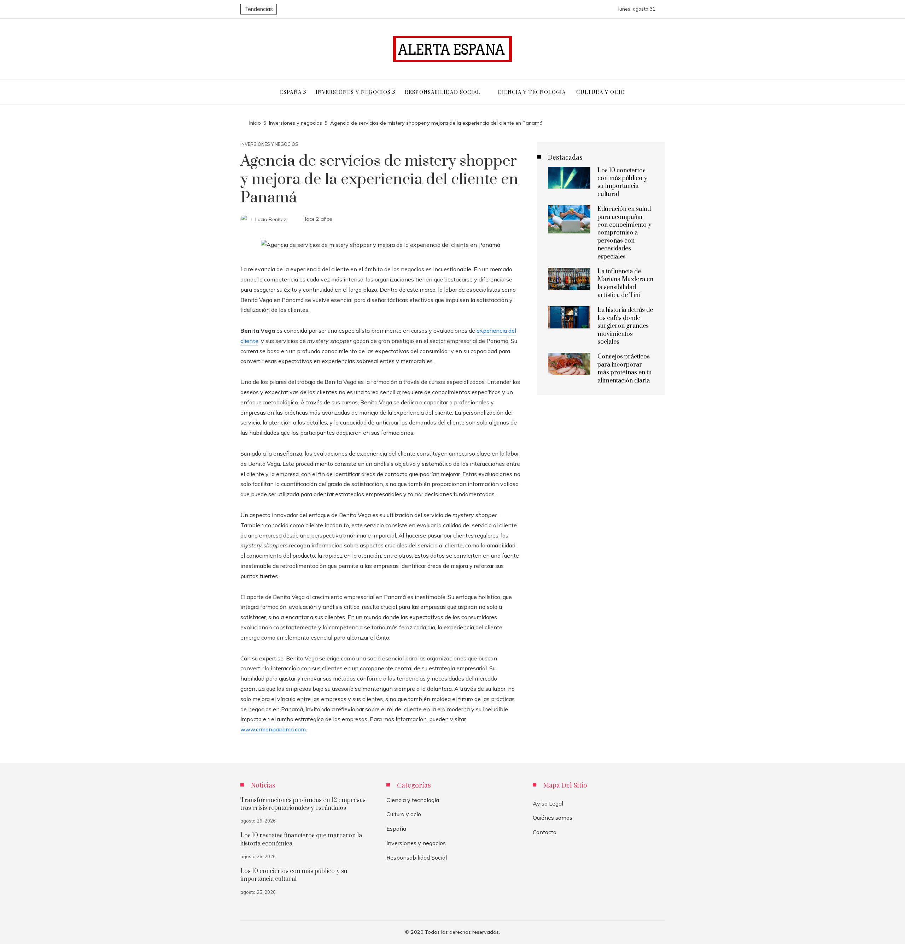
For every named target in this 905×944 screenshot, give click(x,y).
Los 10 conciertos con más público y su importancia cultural (622, 182)
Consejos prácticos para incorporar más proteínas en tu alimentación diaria (624, 368)
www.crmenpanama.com (273, 729)
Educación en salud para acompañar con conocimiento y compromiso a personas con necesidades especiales (624, 232)
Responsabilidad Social (416, 857)
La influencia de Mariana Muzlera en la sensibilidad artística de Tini (625, 283)
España (396, 828)
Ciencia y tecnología (412, 799)
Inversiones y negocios (269, 144)
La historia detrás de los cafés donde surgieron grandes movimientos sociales (625, 326)
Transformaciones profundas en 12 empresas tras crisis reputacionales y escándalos (303, 804)
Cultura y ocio (403, 814)
